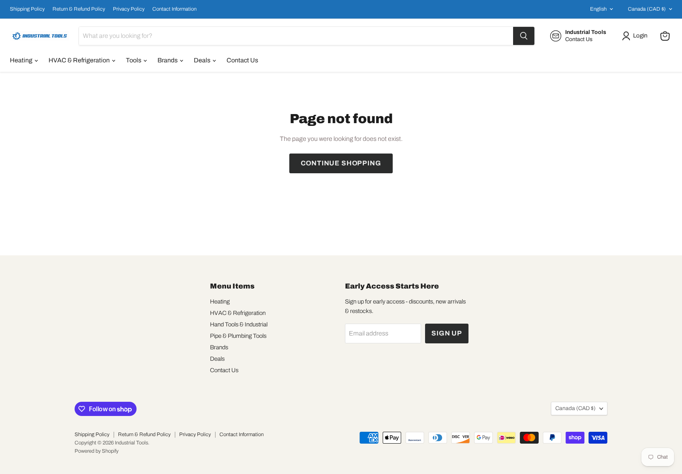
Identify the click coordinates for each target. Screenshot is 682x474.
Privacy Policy (128, 9)
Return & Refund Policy (78, 9)
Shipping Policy (27, 9)
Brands (168, 60)
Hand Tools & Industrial (239, 324)
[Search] (523, 36)
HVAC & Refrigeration (80, 60)
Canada (647, 9)
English (598, 9)
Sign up (446, 333)
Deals (203, 60)
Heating (22, 60)
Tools (134, 60)
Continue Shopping (341, 163)
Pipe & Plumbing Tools (238, 336)
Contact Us (242, 60)
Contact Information (174, 9)
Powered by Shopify (96, 451)
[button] (636, 36)
